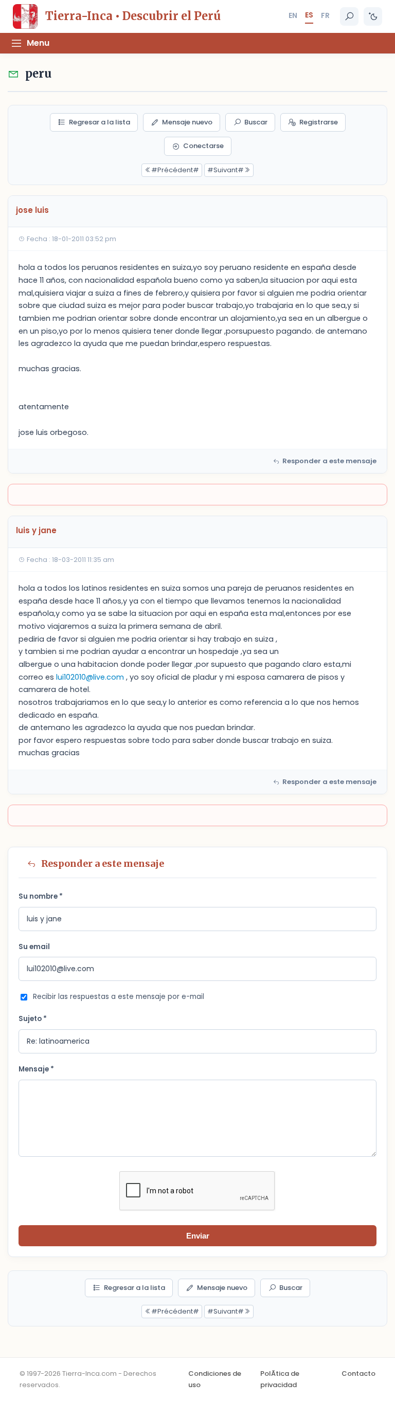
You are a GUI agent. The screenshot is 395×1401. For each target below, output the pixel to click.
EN (293, 15)
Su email (34, 947)
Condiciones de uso (214, 1379)
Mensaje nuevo (187, 122)
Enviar (197, 1235)
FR (325, 15)
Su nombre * (41, 896)
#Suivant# (225, 170)
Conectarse (203, 146)
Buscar (255, 122)
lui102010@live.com (90, 677)
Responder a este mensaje (329, 461)
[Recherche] (349, 16)
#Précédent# (175, 170)
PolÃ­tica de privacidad (279, 1379)
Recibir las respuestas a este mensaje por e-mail (118, 997)
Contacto (358, 1373)
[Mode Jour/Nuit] (373, 16)
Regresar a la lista (99, 122)
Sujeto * (33, 1019)
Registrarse (318, 122)
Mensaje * (36, 1069)
